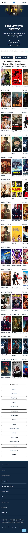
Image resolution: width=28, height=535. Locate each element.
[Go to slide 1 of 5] (10, 45)
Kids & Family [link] (14, 437)
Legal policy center (6, 475)
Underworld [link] (4, 355)
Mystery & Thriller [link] (14, 441)
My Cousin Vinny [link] (16, 288)
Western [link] (14, 455)
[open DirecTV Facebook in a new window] (5, 527)
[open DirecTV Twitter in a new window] (9, 527)
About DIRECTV (5, 465)
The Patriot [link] (3, 198)
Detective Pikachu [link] (5, 265)
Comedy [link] (14, 402)
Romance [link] (14, 446)
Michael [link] (3, 153)
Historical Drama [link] (14, 428)
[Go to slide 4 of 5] (15, 45)
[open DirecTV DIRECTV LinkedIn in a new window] (2, 527)
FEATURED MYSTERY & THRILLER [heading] (10, 314)
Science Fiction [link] (14, 450)
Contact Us (4, 512)
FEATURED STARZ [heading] (5, 135)
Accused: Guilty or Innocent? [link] (19, 378)
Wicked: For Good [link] (5, 86)
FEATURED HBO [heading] (5, 90)
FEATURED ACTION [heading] (6, 202)
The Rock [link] (3, 175)
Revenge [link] (25, 333)
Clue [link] (13, 198)
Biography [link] (14, 398)
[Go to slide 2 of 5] (12, 45)
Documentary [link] (14, 415)
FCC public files (5, 502)
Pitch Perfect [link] (15, 310)
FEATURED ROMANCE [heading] (6, 292)
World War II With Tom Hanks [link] (8, 377)
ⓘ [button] (17, 37)
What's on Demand (15, 51)
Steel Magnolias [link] (5, 108)
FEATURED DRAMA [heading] (6, 225)
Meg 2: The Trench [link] (16, 176)
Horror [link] (14, 433)
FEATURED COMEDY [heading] (6, 270)
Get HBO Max (14, 43)
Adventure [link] (14, 393)
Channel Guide (4, 51)
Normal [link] (13, 108)
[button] (2, 2)
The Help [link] (14, 243)
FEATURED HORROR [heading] (6, 337)
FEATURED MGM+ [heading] (5, 180)
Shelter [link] (13, 153)
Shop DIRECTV (7, 57)
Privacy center (5, 481)
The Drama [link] (4, 310)
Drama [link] (14, 420)
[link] (6, 77)
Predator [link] (14, 355)
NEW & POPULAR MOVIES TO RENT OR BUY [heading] (11, 67)
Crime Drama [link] (14, 411)
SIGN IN (24, 2)
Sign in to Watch (22, 57)
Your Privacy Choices (8, 486)
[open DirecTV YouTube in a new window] (15, 527)
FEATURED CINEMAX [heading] (6, 157)
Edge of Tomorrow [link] (16, 131)
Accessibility (4, 507)
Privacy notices (5, 491)
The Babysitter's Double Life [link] (19, 333)
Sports (22, 51)
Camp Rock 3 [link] (4, 287)
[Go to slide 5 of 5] (17, 45)
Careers (3, 470)
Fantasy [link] (14, 424)
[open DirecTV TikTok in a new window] (19, 527)
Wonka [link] (24, 265)
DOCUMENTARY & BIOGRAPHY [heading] (9, 359)
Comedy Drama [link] (14, 407)
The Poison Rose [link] (16, 221)
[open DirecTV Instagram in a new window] (12, 527)
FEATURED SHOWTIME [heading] (7, 112)
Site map (4, 496)
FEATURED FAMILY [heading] (6, 247)
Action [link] (14, 389)
